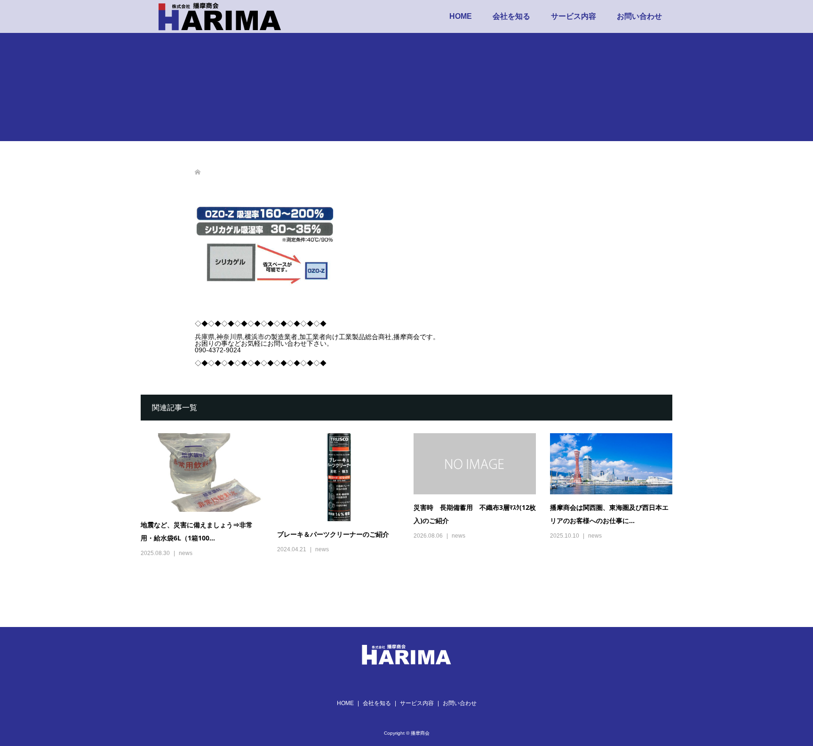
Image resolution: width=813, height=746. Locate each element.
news (185, 553)
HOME (460, 16)
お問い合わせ (639, 16)
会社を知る (511, 16)
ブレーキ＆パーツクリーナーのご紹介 (333, 534)
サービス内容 (573, 16)
